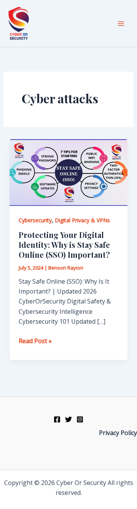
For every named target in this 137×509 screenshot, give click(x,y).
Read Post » (35, 341)
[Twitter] (68, 419)
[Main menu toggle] (121, 23)
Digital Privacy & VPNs (82, 220)
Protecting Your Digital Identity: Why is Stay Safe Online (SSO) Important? (64, 245)
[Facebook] (57, 419)
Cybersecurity (35, 220)
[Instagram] (79, 419)
